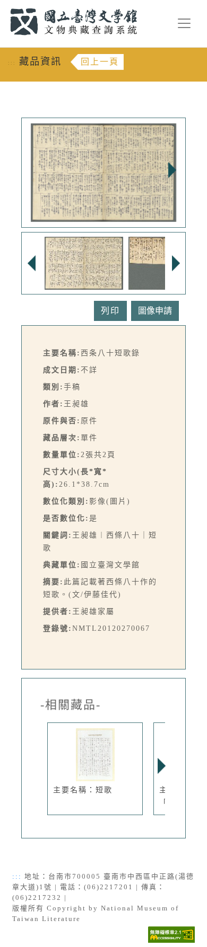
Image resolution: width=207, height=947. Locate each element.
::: (4, 6)
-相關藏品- (70, 705)
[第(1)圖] (84, 262)
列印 (110, 310)
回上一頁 (100, 61)
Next (172, 170)
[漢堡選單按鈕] (184, 23)
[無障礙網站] (171, 933)
